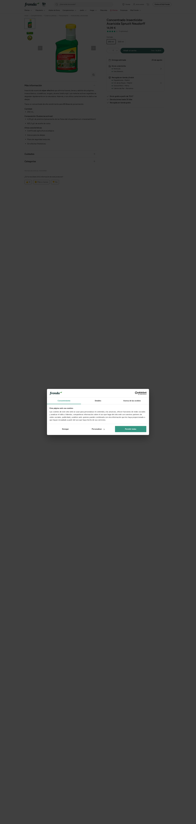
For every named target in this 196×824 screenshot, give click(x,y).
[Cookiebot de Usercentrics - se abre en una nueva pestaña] (137, 393)
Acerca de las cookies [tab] (132, 401)
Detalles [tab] (98, 401)
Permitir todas (130, 429)
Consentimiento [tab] (64, 401)
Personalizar (97, 429)
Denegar (65, 429)
